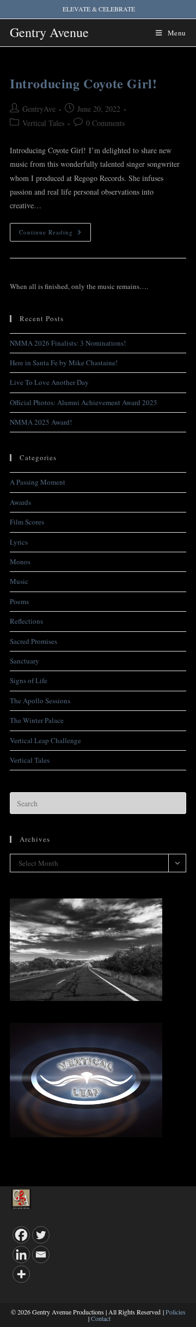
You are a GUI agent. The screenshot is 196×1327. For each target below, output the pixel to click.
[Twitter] (41, 1235)
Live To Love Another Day (49, 382)
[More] (21, 1274)
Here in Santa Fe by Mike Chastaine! (64, 362)
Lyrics (19, 542)
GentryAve (39, 109)
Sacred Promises (33, 641)
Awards (20, 502)
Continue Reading (55, 234)
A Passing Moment (37, 482)
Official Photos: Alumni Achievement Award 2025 (83, 402)
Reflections (26, 621)
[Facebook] (21, 1235)
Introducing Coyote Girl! (83, 83)
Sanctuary (24, 661)
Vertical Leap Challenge (45, 740)
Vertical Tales (43, 123)
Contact (101, 1318)
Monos (20, 561)
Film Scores (27, 522)
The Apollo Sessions (40, 700)
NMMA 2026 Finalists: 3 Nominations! (68, 343)
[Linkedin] (21, 1254)
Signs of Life (28, 680)
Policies (176, 1311)
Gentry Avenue (49, 32)
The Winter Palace (37, 720)
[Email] (41, 1254)
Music (19, 581)
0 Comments (105, 123)
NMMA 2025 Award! (41, 422)
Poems (19, 601)
